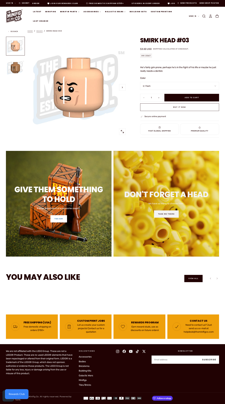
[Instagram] (118, 351)
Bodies (82, 361)
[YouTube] (131, 351)
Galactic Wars (114, 11)
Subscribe (209, 359)
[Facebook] (124, 351)
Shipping (157, 49)
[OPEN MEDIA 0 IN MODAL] (122, 132)
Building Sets (138, 11)
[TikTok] (137, 351)
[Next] (217, 278)
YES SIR (59, 219)
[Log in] (210, 16)
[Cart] (217, 16)
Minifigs (50, 11)
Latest (37, 11)
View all (193, 279)
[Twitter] (144, 351)
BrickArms (84, 366)
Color (143, 78)
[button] (204, 16)
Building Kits (85, 370)
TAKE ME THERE (166, 214)
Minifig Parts (68, 11)
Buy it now (179, 107)
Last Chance (40, 21)
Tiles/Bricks (85, 385)
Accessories (91, 11)
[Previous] (210, 278)
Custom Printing (161, 11)
